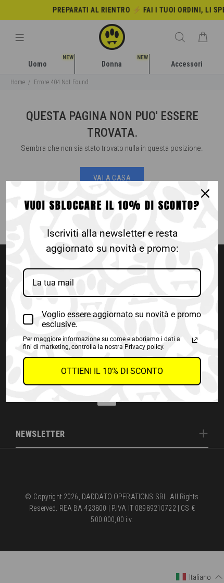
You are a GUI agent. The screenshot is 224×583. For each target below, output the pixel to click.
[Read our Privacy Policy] (195, 340)
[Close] (205, 193)
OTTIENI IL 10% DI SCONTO (112, 371)
